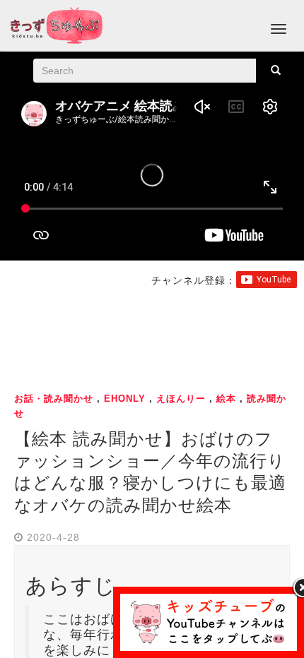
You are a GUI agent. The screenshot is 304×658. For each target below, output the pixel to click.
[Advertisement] (152, 337)
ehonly (125, 398)
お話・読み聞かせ (53, 398)
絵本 (226, 398)
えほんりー (181, 398)
